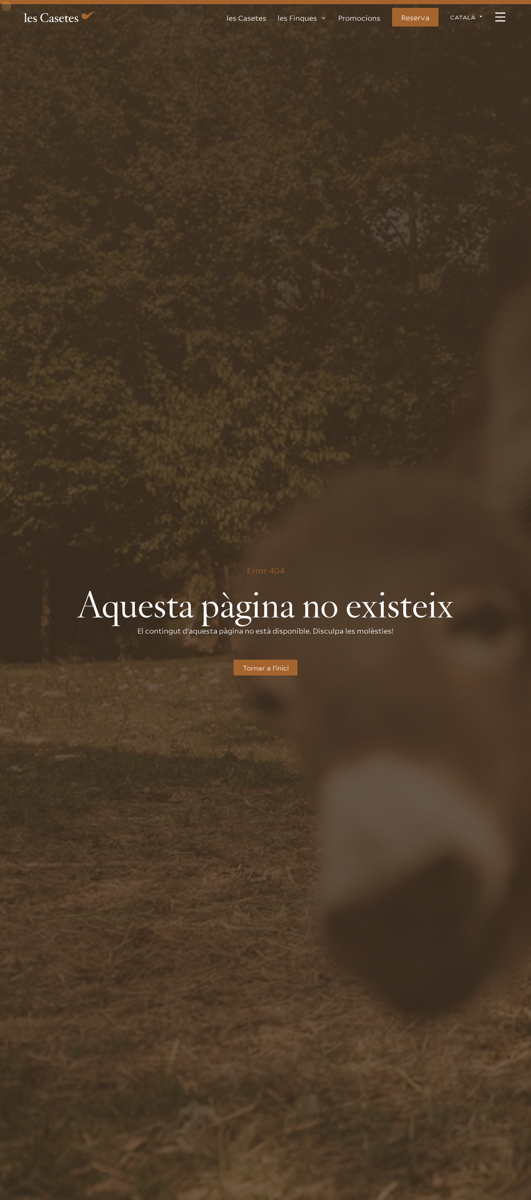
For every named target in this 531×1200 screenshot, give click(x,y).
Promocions (359, 16)
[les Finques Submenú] (323, 15)
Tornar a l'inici (266, 667)
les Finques (297, 16)
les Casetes (246, 16)
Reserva (415, 17)
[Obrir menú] (500, 17)
